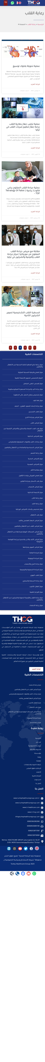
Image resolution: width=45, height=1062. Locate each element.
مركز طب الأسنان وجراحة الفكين (31, 481)
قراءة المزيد (35, 84)
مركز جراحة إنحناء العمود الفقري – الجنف (28, 406)
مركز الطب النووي (36, 575)
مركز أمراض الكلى (36, 423)
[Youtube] (20, 849)
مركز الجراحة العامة (36, 553)
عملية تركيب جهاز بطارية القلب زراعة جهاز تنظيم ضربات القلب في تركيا (23, 127)
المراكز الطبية (36, 776)
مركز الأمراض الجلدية (35, 459)
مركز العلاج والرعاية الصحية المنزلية (30, 372)
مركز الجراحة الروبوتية (35, 558)
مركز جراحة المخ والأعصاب (33, 564)
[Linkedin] (9, 849)
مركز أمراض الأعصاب (35, 487)
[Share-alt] (12, 874)
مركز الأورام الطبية (36, 592)
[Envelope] (29, 874)
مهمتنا (38, 761)
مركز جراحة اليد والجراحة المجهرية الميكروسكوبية (25, 389)
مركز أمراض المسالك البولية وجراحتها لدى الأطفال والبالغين (24, 713)
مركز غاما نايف (38, 401)
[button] (6, 3)
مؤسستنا (37, 753)
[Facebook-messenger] (23, 874)
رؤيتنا (39, 757)
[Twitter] (26, 849)
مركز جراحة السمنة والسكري (33, 581)
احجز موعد (37, 780)
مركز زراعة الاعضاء (36, 605)
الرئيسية (41, 25)
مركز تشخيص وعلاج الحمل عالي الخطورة (28, 395)
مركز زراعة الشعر (37, 453)
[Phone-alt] (17, 874)
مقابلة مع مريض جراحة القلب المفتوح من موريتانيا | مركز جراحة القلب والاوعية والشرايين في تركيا (23, 254)
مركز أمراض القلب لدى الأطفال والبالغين (28, 526)
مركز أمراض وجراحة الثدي (34, 417)
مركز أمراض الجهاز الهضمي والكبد (31, 521)
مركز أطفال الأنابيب (36, 587)
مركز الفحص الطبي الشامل (33, 384)
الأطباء (38, 772)
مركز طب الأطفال (36, 515)
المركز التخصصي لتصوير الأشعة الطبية (29, 378)
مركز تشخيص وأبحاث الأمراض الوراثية (29, 509)
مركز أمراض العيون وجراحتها (33, 547)
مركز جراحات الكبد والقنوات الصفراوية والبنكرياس (25, 442)
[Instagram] (14, 849)
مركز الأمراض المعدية (35, 464)
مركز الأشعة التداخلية (35, 492)
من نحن (38, 742)
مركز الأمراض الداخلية (35, 436)
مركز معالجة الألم (37, 470)
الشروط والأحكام (35, 750)
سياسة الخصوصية (34, 746)
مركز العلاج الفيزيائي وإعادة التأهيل (31, 476)
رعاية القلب (31, 25)
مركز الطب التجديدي (36, 412)
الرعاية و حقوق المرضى (33, 768)
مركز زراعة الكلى (37, 498)
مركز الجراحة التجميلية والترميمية (31, 570)
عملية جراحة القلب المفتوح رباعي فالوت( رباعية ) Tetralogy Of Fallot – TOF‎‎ (23, 191)
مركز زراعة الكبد (37, 504)
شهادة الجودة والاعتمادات (32, 765)
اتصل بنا (38, 783)
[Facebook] (31, 849)
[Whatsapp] (12, 3)
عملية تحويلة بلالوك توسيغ (26, 66)
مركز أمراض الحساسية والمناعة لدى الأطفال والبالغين (23, 448)
